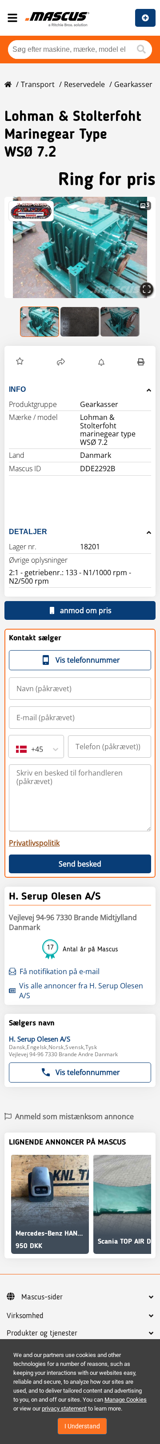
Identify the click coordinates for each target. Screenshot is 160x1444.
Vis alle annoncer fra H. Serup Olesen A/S (81, 990)
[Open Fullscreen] (146, 289)
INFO (17, 389)
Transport (38, 84)
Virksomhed (25, 1316)
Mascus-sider (42, 1297)
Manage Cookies (125, 1399)
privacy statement (64, 1408)
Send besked (80, 864)
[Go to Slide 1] (40, 321)
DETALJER (28, 531)
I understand (82, 1426)
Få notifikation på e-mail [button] (60, 971)
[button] (80, 247)
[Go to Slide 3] (120, 321)
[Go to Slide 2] (80, 321)
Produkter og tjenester (42, 1333)
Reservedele (84, 84)
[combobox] (17, 749)
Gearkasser (133, 84)
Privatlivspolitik (34, 843)
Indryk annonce (145, 18)
